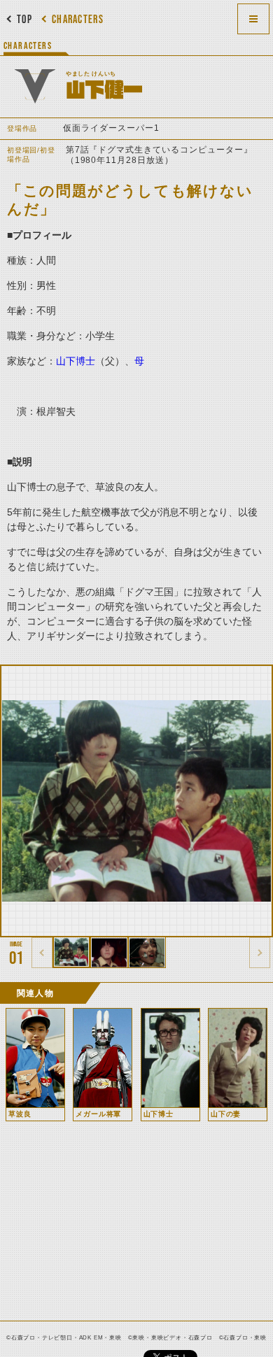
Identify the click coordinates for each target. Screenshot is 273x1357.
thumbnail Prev (41, 952)
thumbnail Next (259, 952)
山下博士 (75, 361)
